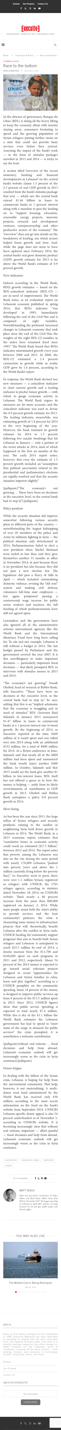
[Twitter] (25, 8)
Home (5, 55)
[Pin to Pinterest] (42, 1178)
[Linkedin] (35, 8)
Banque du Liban (30, 1160)
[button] (6, 1267)
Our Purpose (28, 4)
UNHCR (8, 1166)
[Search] (55, 45)
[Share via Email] (45, 1178)
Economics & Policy (24, 55)
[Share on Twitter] (38, 1178)
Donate (16, 4)
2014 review (11, 1160)
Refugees (49, 1160)
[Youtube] (39, 8)
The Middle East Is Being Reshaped (30, 1282)
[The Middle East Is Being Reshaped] (30, 1260)
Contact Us (43, 4)
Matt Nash (15, 71)
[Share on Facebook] (35, 1178)
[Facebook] (21, 8)
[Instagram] (30, 8)
